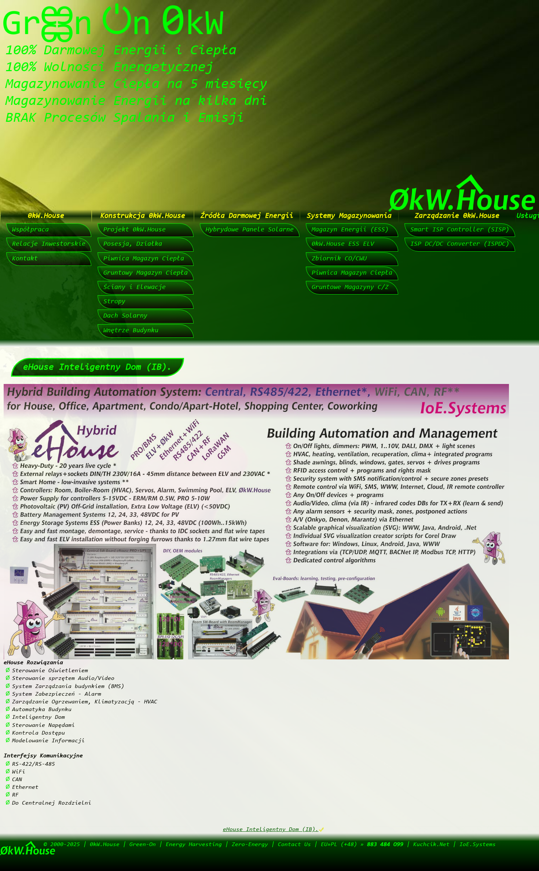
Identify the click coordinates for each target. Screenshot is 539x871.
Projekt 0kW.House (134, 230)
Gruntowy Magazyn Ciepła (145, 273)
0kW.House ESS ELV (343, 244)
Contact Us (294, 845)
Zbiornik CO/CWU (339, 259)
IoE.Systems (477, 845)
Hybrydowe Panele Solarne (250, 230)
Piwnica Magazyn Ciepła (143, 259)
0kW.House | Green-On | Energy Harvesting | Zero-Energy (179, 845)
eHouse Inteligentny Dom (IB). (271, 829)
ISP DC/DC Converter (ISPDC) (459, 244)
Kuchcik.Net (431, 845)
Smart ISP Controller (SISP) (459, 230)
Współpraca (30, 230)
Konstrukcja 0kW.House (142, 216)
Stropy (114, 302)
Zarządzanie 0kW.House (457, 216)
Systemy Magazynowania (349, 216)
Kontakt (25, 259)
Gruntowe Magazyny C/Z (350, 287)
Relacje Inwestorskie (48, 244)
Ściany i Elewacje (134, 287)
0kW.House (46, 216)
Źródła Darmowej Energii (247, 216)
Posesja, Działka (132, 244)
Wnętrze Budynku (130, 330)
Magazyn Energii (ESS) (350, 230)
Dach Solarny (125, 316)
